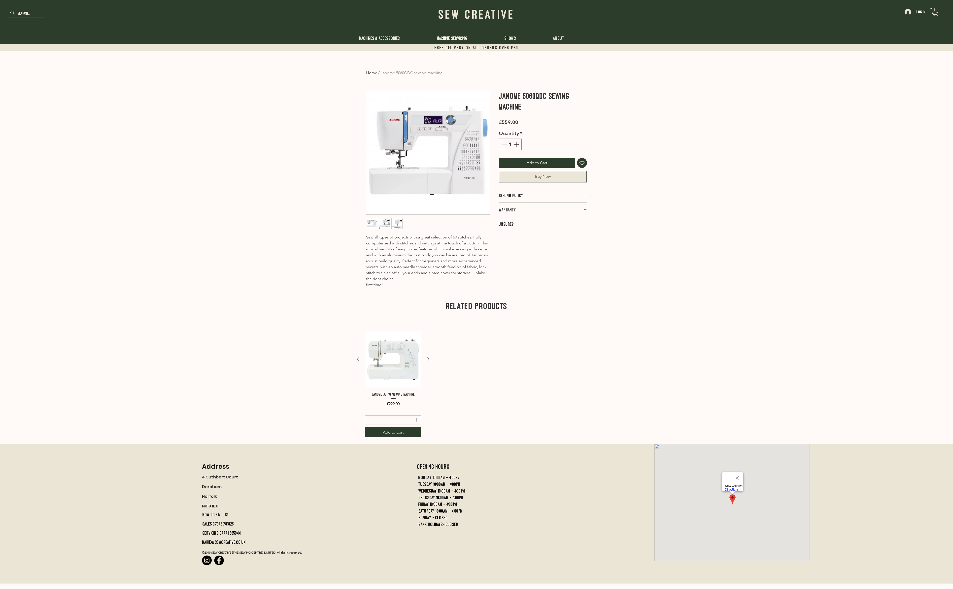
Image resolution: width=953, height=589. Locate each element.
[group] (393, 384)
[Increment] (516, 144)
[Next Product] (428, 359)
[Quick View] (393, 359)
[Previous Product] (358, 359)
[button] (935, 12)
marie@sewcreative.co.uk (224, 542)
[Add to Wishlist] (582, 163)
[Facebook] (219, 560)
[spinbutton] (510, 144)
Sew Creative (476, 14)
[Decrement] (504, 144)
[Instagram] (207, 560)
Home (371, 72)
